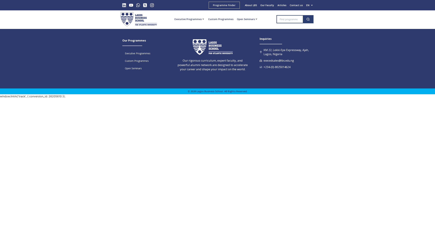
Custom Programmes (220, 19)
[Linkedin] (124, 5)
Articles (281, 5)
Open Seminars (246, 19)
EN (307, 5)
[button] (309, 5)
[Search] (308, 19)
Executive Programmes (188, 19)
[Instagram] (152, 5)
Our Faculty (267, 5)
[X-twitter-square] (145, 5)
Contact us (296, 5)
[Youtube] (131, 5)
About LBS (251, 5)
